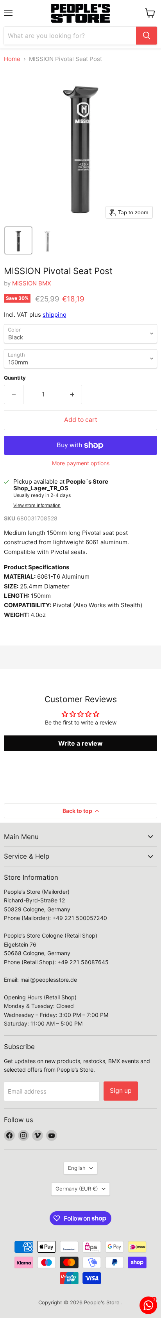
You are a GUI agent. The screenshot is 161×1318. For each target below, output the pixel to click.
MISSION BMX (31, 283)
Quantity (15, 378)
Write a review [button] (80, 743)
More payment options (80, 463)
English (77, 1168)
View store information (37, 505)
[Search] (146, 36)
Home (12, 59)
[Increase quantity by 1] (72, 394)
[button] (18, 240)
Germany (76, 1188)
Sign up (121, 1090)
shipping (54, 314)
